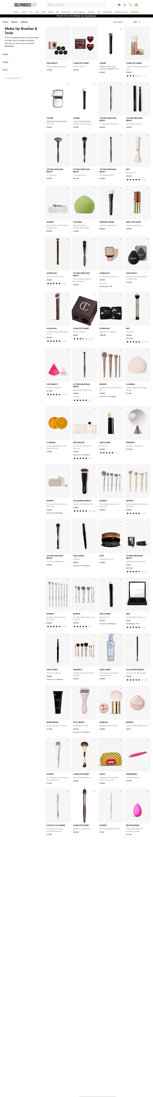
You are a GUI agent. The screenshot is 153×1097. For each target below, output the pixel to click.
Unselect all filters (12, 78)
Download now (90, 16)
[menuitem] (16, 12)
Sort (135, 22)
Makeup (24, 22)
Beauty (14, 22)
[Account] (124, 4)
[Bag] (136, 4)
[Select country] (119, 4)
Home (5, 22)
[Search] (49, 4)
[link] (58, 66)
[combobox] (78, 5)
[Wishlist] (130, 4)
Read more (9, 46)
